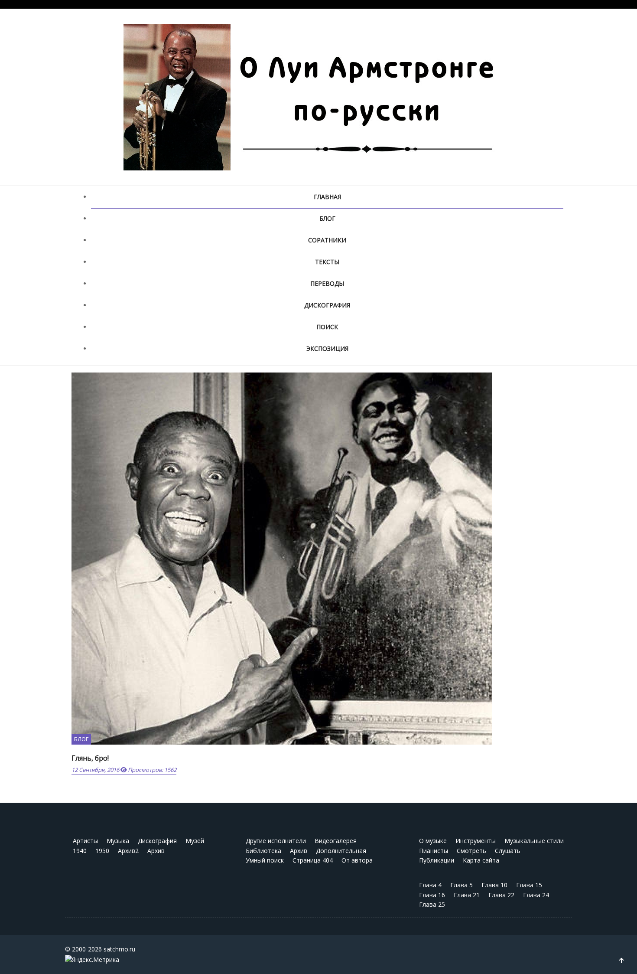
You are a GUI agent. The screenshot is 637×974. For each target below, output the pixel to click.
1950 (102, 851)
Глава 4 (430, 885)
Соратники (327, 240)
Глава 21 (467, 895)
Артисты (85, 841)
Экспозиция (327, 348)
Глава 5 (461, 885)
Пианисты (433, 851)
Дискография (327, 305)
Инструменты (475, 841)
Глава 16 (432, 895)
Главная (327, 197)
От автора (357, 860)
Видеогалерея (336, 841)
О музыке (433, 841)
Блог (327, 218)
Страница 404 (312, 860)
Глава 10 (494, 885)
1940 (80, 851)
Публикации (436, 860)
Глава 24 (536, 895)
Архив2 (128, 851)
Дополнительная (341, 851)
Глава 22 (501, 895)
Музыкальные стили (534, 841)
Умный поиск (265, 860)
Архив (156, 851)
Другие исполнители (276, 841)
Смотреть (471, 851)
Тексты (327, 262)
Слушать (507, 851)
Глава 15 (529, 885)
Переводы (327, 283)
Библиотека (263, 851)
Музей (194, 841)
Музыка (118, 841)
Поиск (327, 327)
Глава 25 (432, 904)
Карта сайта (481, 860)
